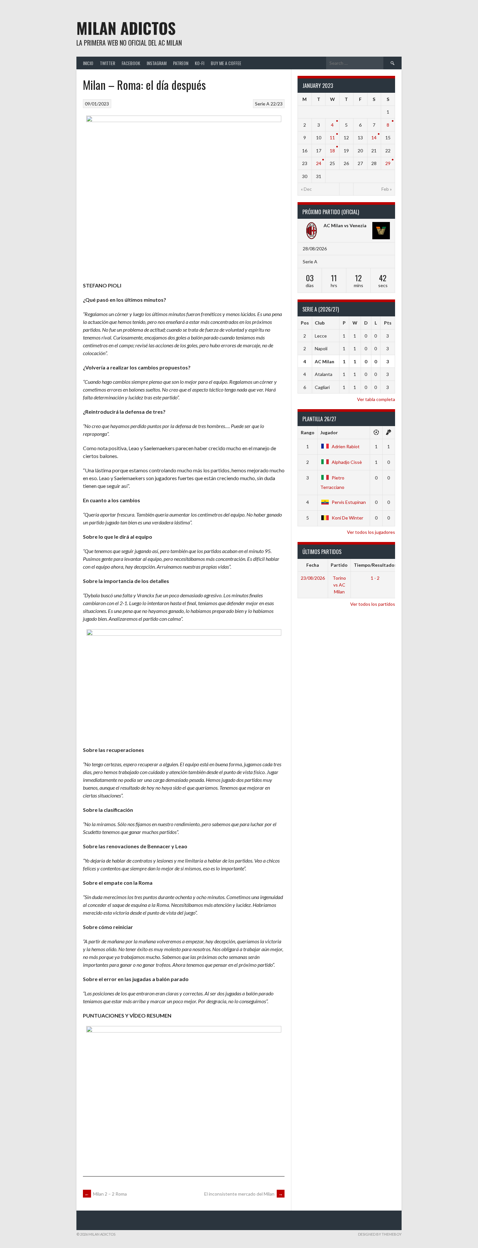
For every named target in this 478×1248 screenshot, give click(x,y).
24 (318, 163)
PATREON (180, 63)
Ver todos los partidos (372, 604)
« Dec (306, 189)
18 (332, 150)
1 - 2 (375, 578)
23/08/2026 (313, 578)
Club (320, 323)
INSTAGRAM (156, 63)
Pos (305, 323)
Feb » (386, 189)
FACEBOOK (131, 63)
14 (374, 137)
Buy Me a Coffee (226, 63)
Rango (307, 432)
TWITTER (107, 63)
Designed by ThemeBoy (380, 1234)
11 (332, 137)
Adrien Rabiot (346, 446)
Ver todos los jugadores (371, 532)
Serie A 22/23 (269, 103)
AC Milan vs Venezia (345, 225)
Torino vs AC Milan (339, 584)
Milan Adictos (126, 27)
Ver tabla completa (376, 399)
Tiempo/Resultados (375, 565)
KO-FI (199, 63)
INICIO (88, 63)
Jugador (329, 432)
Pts (388, 323)
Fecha (312, 565)
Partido (339, 565)
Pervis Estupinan (349, 502)
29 (388, 163)
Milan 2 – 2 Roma (106, 1194)
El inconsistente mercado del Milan (243, 1194)
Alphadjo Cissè (347, 462)
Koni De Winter (347, 517)
